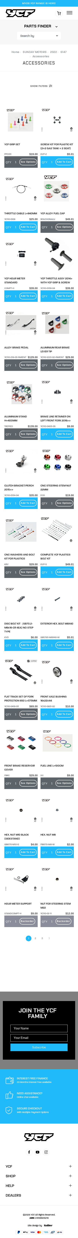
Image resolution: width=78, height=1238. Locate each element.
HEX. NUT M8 (48, 834)
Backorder (27, 921)
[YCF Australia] (21, 13)
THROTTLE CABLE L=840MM (20, 213)
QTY (8, 162)
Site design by (35, 1225)
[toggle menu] (69, 13)
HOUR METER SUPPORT (18, 903)
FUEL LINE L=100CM (52, 765)
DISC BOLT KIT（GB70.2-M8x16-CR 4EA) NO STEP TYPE (18, 627)
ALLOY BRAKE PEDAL (16, 347)
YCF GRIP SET (12, 144)
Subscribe (39, 1047)
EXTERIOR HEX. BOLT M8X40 (57, 623)
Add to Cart (64, 162)
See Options (28, 162)
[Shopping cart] (59, 13)
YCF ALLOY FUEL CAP (53, 213)
